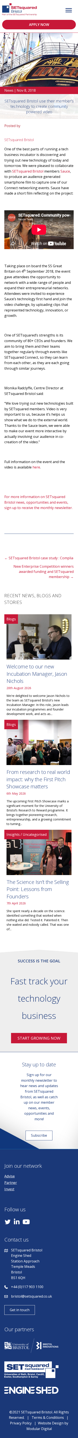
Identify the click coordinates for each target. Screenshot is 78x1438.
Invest (9, 1189)
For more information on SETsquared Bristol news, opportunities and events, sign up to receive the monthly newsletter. (38, 502)
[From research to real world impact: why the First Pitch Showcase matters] (39, 774)
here (36, 467)
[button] (39, 24)
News (8, 90)
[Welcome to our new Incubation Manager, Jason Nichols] (39, 666)
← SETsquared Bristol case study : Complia (38, 558)
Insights (13, 834)
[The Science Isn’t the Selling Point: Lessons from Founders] (39, 882)
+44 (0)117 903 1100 (27, 1286)
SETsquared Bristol (27, 171)
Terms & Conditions (48, 1417)
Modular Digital (39, 1428)
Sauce (65, 171)
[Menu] (69, 10)
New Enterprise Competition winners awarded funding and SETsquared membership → (43, 571)
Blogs (11, 619)
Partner (10, 1182)
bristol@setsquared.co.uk (31, 1296)
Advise (9, 1176)
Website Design (50, 1423)
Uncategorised (35, 834)
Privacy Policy (21, 1423)
